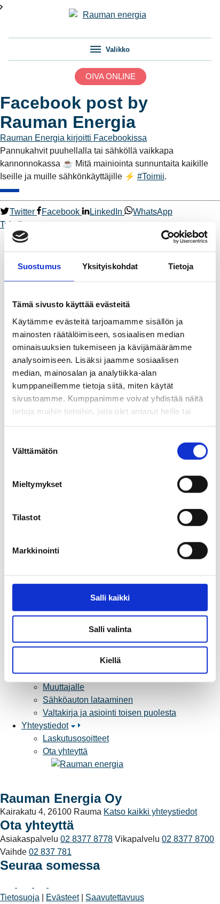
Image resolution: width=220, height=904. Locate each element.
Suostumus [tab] (39, 266)
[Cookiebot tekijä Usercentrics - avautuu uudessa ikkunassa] (161, 237)
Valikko (117, 49)
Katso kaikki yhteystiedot (150, 811)
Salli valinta (110, 628)
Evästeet (62, 897)
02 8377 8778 (86, 839)
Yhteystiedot (44, 725)
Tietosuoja (20, 897)
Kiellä (110, 660)
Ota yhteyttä (65, 751)
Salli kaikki (110, 597)
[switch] (192, 484)
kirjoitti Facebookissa (107, 137)
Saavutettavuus (114, 897)
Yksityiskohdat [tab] (110, 266)
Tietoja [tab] (181, 266)
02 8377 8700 (188, 839)
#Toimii (150, 176)
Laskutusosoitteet (76, 738)
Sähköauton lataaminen (88, 699)
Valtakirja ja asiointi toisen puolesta (109, 712)
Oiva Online (110, 76)
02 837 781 (50, 851)
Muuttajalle (63, 687)
